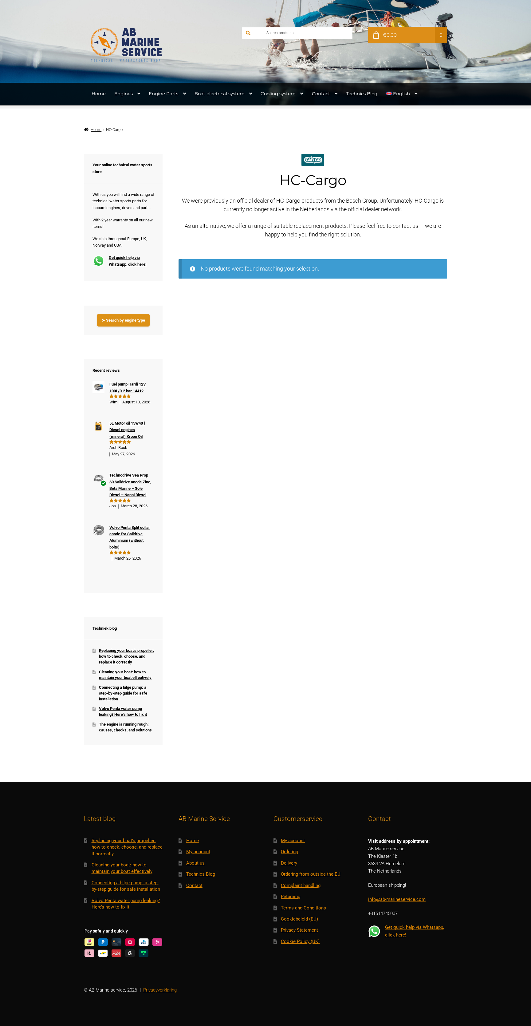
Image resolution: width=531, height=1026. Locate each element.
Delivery (289, 863)
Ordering (289, 851)
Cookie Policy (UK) (300, 941)
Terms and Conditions (303, 908)
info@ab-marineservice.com (397, 899)
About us (195, 863)
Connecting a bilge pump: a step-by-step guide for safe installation (123, 693)
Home (99, 94)
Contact (321, 94)
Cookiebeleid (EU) (299, 919)
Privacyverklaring (160, 990)
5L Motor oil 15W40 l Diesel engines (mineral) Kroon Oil (127, 430)
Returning (290, 896)
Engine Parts (163, 94)
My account (198, 851)
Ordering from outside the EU (310, 874)
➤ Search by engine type (123, 320)
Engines (123, 94)
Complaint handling (301, 885)
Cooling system (278, 94)
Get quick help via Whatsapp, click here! (128, 260)
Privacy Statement (299, 930)
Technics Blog (361, 94)
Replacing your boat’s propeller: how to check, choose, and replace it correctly (126, 656)
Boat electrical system (220, 94)
